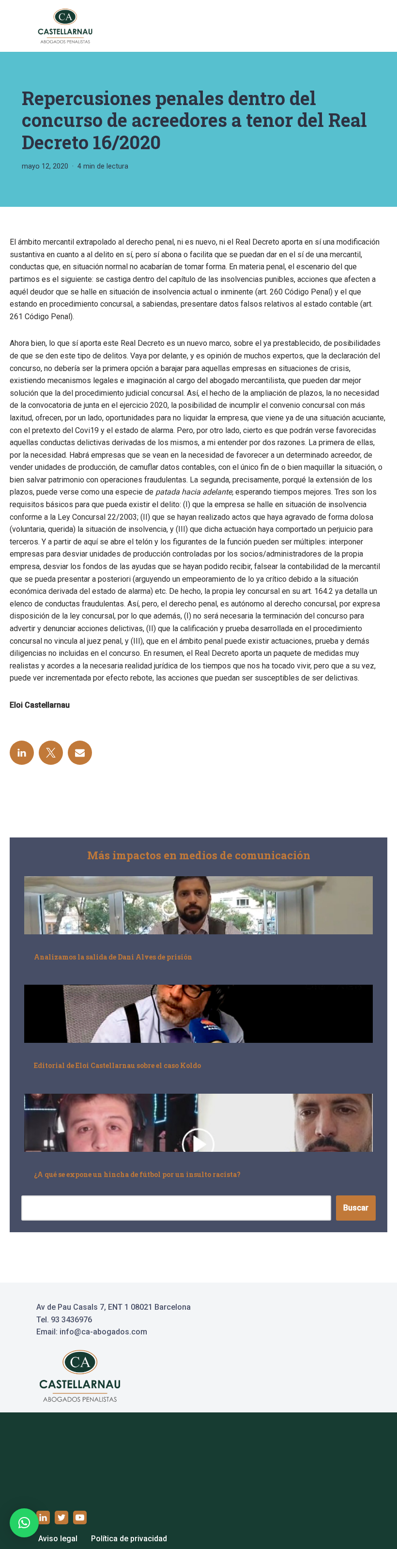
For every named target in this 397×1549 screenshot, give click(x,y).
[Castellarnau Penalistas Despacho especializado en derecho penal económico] (65, 26)
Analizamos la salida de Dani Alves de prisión (113, 956)
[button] (24, 1522)
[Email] (80, 753)
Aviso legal (57, 1538)
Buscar (355, 1207)
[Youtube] (80, 1517)
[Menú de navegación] (349, 26)
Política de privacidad (129, 1538)
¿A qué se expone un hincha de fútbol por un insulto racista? (137, 1174)
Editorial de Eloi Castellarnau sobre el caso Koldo (117, 1065)
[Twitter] (51, 753)
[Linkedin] (22, 753)
